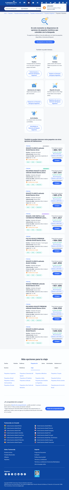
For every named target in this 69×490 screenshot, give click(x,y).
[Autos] (37, 2)
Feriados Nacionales (9, 454)
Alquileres (6, 459)
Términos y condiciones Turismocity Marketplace (47, 462)
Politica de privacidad (40, 457)
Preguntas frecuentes (40, 452)
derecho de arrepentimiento (19, 405)
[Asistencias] (33, 2)
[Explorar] (55, 2)
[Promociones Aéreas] (50, 2)
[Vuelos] (11, 3)
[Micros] (46, 2)
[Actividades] (42, 2)
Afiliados (6, 457)
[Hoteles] (24, 2)
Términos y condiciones (40, 459)
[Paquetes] (29, 2)
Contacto (36, 454)
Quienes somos (8, 452)
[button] (66, 2)
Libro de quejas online (40, 464)
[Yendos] (59, 2)
